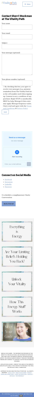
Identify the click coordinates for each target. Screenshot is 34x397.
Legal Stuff (11, 372)
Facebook (8, 179)
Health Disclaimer (21, 372)
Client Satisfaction (21, 374)
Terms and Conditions (7, 374)
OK (21, 395)
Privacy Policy (22, 108)
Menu (28, 4)
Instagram (8, 182)
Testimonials (20, 375)
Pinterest (8, 187)
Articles (12, 375)
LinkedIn (8, 184)
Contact (30, 374)
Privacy (29, 372)
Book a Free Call (9, 204)
